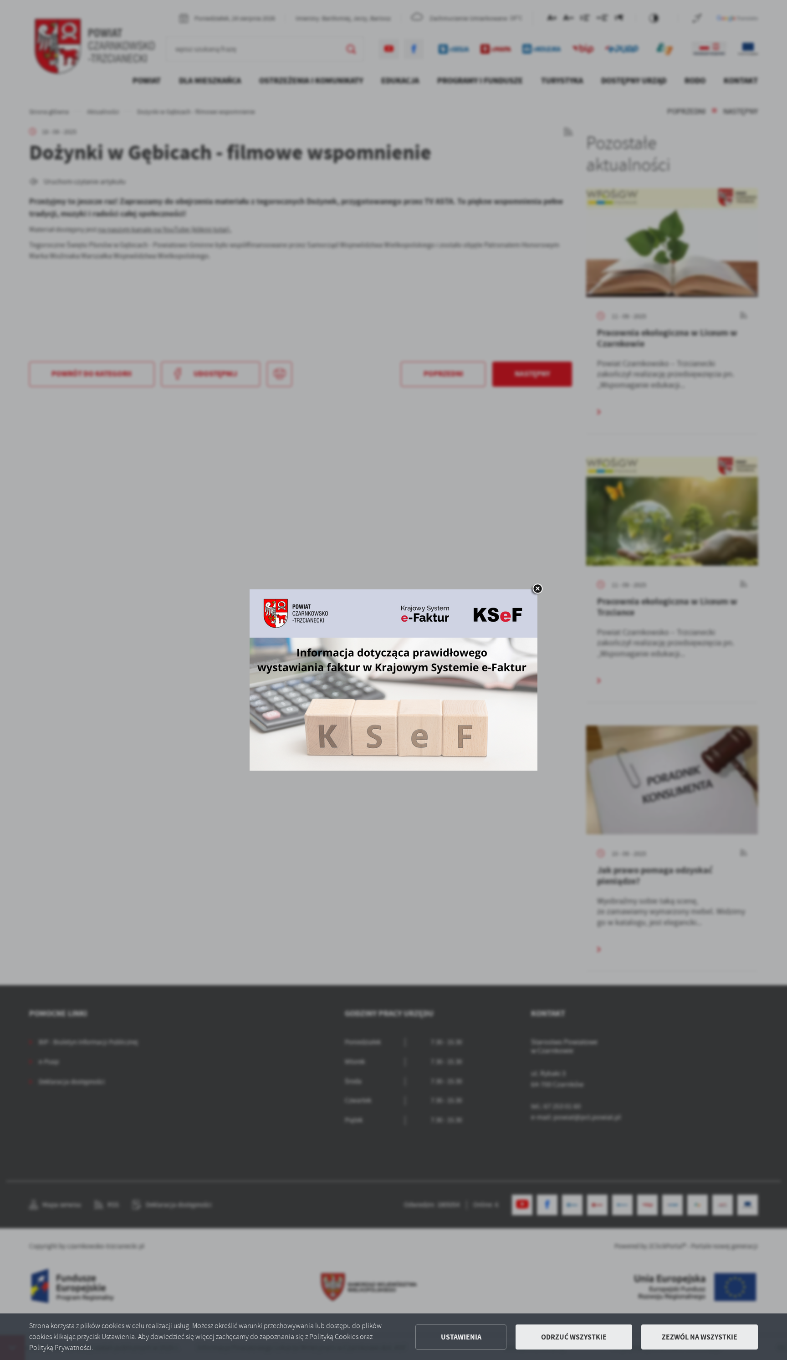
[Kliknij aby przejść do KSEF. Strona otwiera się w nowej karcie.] (393, 680)
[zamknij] (537, 589)
